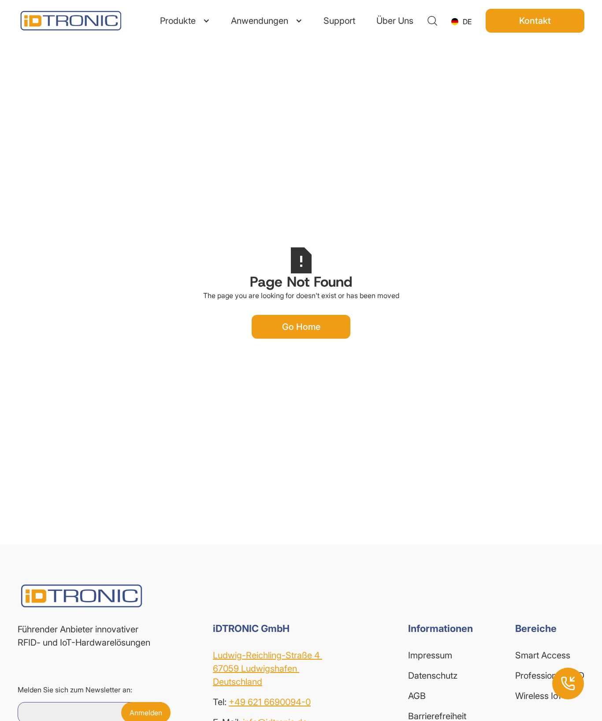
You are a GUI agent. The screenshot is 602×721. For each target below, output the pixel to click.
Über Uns (394, 20)
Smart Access (542, 655)
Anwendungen (259, 20)
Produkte (178, 20)
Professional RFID (549, 675)
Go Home (301, 326)
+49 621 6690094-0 (270, 702)
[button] (185, 21)
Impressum (430, 655)
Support (339, 20)
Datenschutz (432, 675)
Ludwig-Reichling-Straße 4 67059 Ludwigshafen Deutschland (267, 668)
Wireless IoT (539, 696)
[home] (70, 20)
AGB (417, 696)
